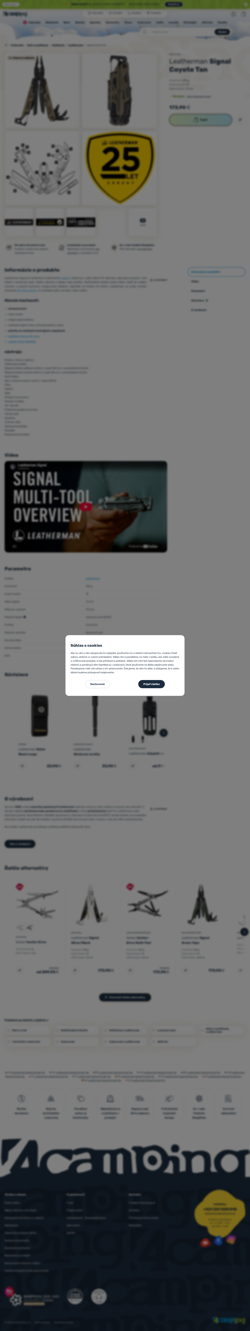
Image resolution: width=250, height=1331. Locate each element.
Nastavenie (97, 684)
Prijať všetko (151, 684)
